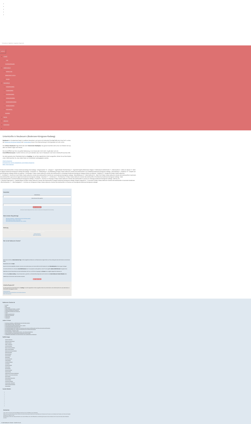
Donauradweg (10, 98)
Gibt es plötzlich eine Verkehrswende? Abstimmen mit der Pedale (17, 333)
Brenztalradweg (8, 354)
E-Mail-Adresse (37, 194)
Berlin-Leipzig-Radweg (9, 349)
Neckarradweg (8, 371)
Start (5, 56)
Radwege (7, 83)
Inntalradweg (27, 142)
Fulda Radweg (8, 360)
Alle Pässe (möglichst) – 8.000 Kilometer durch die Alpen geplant (18, 218)
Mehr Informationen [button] (8, 164)
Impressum (7, 317)
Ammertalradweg (8, 346)
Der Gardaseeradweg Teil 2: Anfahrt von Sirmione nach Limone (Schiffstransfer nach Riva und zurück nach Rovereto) (27, 328)
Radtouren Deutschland (10, 341)
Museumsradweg (8, 370)
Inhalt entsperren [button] (7, 161)
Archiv (6, 121)
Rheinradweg (10, 94)
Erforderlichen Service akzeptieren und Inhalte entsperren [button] (18, 163)
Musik (7, 79)
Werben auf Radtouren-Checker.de (12, 310)
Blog (5, 117)
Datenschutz (7, 316)
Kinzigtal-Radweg (8, 365)
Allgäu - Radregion (8, 344)
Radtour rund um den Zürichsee (11, 374)
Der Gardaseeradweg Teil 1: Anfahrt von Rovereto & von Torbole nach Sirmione (20, 329)
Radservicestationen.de (9, 314)
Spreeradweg (7, 386)
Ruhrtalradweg (8, 379)
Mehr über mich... (37, 279)
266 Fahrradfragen (8, 339)
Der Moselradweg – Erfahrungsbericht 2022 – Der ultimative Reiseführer (19, 332)
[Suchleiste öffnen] (1, 47)
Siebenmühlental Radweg (10, 384)
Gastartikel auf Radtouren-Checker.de (12, 311)
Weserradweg (10, 87)
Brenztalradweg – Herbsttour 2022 (12, 330)
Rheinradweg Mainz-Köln (10, 378)
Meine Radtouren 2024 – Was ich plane (13, 219)
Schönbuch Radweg (9, 381)
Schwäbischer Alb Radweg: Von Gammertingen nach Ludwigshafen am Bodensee (20, 334)
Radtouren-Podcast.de (9, 315)
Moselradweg (10, 105)
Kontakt (6, 125)
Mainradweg (7, 366)
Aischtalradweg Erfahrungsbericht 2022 (12, 326)
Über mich (7, 68)
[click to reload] (37, 201)
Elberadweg (9, 90)
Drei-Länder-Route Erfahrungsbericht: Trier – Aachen (16, 221)
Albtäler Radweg (8, 342)
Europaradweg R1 (8, 358)
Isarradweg (7, 363)
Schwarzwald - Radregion (10, 382)
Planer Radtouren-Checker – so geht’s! (12, 309)
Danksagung (7, 307)
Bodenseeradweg (11, 102)
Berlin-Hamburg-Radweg (10, 347)
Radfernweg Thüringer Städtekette (12, 373)
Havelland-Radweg (8, 362)
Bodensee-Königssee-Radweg (13, 142)
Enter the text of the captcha (37, 198)
